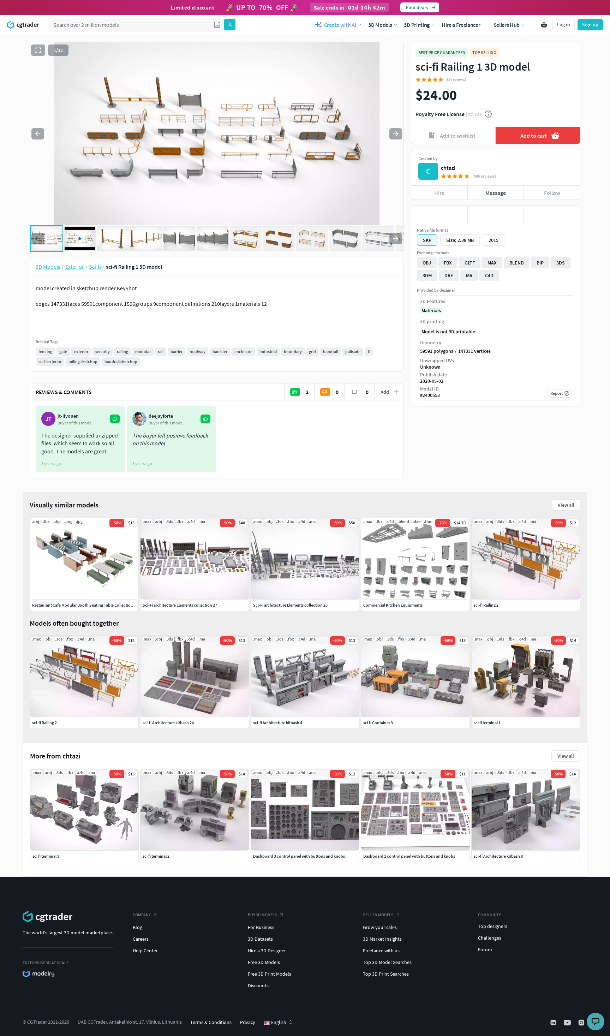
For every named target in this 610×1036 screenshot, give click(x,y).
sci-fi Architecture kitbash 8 (498, 856)
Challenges (489, 938)
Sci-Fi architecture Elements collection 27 (180, 605)
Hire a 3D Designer (267, 950)
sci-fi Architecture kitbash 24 (168, 722)
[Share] (552, 214)
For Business (261, 927)
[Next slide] (395, 133)
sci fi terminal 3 (45, 856)
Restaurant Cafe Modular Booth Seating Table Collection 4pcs (87, 605)
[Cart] (544, 24)
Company (142, 914)
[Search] (229, 24)
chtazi (448, 167)
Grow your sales (380, 927)
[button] (217, 24)
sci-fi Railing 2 (44, 722)
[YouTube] (568, 1023)
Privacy (247, 1022)
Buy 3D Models (262, 914)
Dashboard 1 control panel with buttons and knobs (409, 856)
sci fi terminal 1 (487, 722)
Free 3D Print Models (269, 974)
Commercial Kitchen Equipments (393, 605)
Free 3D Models (264, 962)
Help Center (145, 950)
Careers (141, 939)
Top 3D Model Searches (387, 962)
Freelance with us (381, 950)
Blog (137, 927)
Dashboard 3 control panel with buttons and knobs (299, 856)
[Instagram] (582, 1022)
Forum (485, 949)
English (275, 1022)
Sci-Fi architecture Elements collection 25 (290, 605)
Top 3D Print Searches (386, 974)
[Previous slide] (37, 133)
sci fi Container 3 (378, 722)
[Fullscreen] (38, 50)
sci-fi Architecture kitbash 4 (277, 722)
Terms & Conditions (211, 1022)
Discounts (258, 985)
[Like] (439, 214)
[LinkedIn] (554, 1023)
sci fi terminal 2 (156, 856)
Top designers (492, 926)
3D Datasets (260, 939)
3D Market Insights (382, 939)
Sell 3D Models (378, 914)
